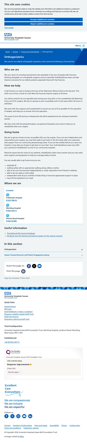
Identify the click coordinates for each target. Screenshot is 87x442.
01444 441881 (11, 221)
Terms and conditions (12, 428)
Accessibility (54, 425)
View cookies (8, 28)
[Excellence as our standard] (16, 295)
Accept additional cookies (42, 19)
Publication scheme (31, 428)
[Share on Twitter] (34, 266)
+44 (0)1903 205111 (12, 342)
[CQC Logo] (13, 354)
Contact (7, 425)
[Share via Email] (39, 266)
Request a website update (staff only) (19, 314)
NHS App (8, 309)
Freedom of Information (22, 425)
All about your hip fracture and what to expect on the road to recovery (35, 236)
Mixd (22, 436)
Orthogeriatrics (10, 249)
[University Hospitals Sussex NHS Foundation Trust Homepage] (17, 36)
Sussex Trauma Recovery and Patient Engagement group (26, 255)
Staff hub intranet (11, 317)
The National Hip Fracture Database (21, 233)
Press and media (41, 425)
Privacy (64, 425)
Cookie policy (74, 425)
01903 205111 (11, 211)
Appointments (10, 306)
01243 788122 (11, 200)
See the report (13, 372)
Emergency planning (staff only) (16, 319)
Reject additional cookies (42, 24)
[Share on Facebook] (29, 266)
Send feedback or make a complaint (18, 312)
